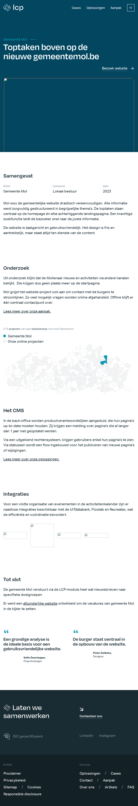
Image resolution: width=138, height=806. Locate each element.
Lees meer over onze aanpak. (27, 311)
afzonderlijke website (40, 603)
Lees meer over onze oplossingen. (31, 459)
